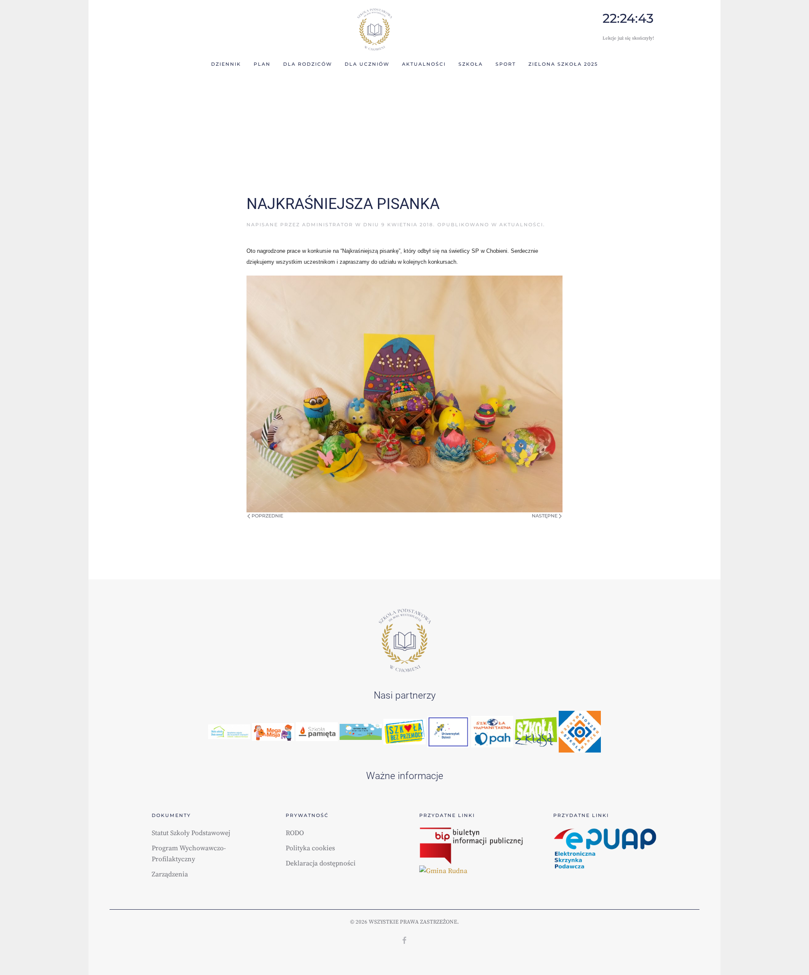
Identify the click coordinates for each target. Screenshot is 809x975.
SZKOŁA (470, 64)
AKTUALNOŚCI (424, 64)
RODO (295, 833)
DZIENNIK (226, 64)
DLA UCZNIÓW (367, 64)
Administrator (327, 225)
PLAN (262, 64)
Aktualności (521, 225)
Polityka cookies (310, 848)
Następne (545, 516)
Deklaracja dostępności (321, 863)
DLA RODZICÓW (307, 64)
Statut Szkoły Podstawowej (191, 833)
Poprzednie (266, 516)
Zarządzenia (170, 874)
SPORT (506, 64)
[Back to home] (374, 29)
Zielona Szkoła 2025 (563, 64)
